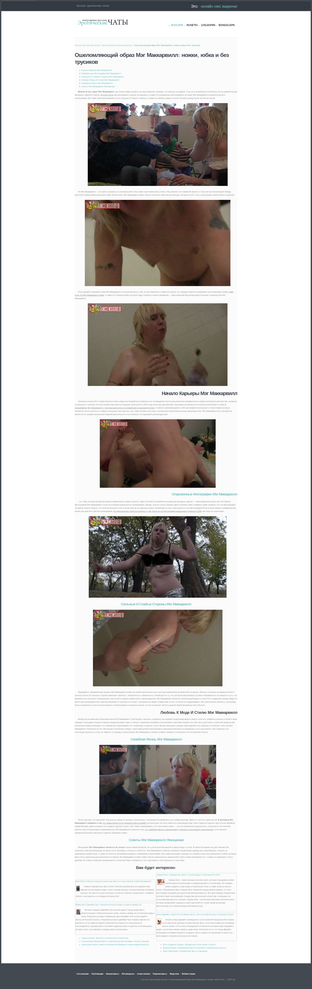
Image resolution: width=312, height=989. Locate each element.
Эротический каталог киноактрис (117, 45)
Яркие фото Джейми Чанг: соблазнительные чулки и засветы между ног (108, 905)
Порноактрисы (160, 974)
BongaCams (227, 25)
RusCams (177, 25)
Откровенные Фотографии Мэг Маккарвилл (101, 73)
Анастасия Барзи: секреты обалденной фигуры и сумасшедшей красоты (115, 944)
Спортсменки (143, 974)
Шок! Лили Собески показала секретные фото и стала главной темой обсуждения (113, 881)
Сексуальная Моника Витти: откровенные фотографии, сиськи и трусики (115, 941)
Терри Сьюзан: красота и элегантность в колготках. (105, 938)
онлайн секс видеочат (219, 6)
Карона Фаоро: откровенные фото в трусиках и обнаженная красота (194, 948)
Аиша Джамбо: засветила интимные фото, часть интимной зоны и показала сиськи (194, 914)
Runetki (192, 25)
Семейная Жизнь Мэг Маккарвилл (97, 83)
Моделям (174, 974)
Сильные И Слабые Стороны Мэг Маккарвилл (102, 77)
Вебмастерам (188, 974)
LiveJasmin (208, 25)
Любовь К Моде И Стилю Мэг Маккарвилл (100, 80)
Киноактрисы (112, 974)
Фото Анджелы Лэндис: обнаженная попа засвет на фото (189, 944)
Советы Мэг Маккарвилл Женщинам (98, 86)
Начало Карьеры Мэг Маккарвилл (96, 70)
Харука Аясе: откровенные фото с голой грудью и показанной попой (188, 875)
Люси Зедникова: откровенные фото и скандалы (185, 951)
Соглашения (83, 974)
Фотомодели (128, 974)
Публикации (97, 974)
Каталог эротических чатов (103, 22)
